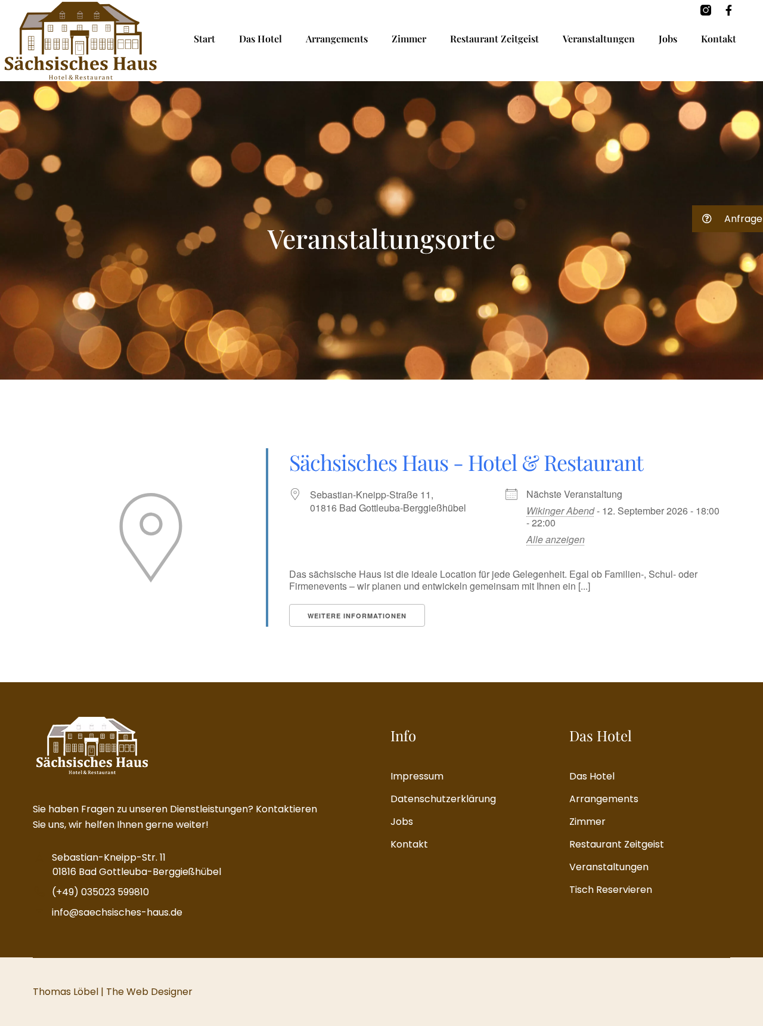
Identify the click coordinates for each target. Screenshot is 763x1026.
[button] (727, 218)
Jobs (668, 38)
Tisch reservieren (610, 889)
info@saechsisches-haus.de (117, 912)
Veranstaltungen (599, 38)
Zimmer (409, 38)
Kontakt (718, 38)
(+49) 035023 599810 (100, 892)
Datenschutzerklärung (443, 799)
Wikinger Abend (560, 510)
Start (204, 38)
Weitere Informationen (357, 615)
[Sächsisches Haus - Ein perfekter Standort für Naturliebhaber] (80, 40)
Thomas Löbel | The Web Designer (113, 992)
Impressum (416, 776)
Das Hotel (260, 38)
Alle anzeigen (555, 539)
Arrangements (337, 38)
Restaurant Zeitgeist (494, 38)
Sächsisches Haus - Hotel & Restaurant (466, 462)
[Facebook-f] (728, 10)
